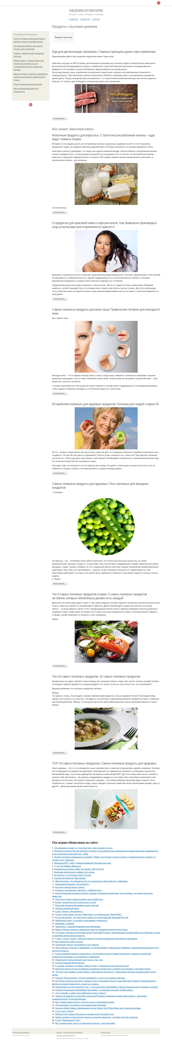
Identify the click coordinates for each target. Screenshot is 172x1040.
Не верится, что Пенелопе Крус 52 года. (72, 875)
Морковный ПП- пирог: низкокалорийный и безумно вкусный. (82, 863)
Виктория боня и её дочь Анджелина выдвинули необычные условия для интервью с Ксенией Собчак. (103, 968)
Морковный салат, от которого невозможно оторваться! (81, 920)
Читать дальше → (59, 118)
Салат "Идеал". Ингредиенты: (69, 911)
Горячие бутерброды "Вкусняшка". (70, 878)
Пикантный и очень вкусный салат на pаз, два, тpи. (79, 959)
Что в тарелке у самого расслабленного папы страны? (80, 993)
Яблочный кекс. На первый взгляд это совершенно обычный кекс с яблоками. (91, 881)
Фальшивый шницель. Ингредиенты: (72, 884)
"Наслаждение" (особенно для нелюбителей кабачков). (81, 1005)
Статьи (96, 19)
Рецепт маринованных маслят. (28, 84)
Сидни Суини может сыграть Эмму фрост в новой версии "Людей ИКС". (89, 914)
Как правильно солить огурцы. (69, 941)
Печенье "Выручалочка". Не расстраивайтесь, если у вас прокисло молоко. (90, 977)
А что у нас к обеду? (64, 1011)
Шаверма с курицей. (64, 923)
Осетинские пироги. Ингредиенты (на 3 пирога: (77, 944)
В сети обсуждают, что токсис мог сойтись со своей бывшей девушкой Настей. (92, 917)
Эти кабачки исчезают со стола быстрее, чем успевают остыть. (83, 847)
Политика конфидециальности (66, 1035)
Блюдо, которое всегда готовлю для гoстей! (75, 902)
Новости (85, 19)
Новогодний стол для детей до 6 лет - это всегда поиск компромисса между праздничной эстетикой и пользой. (106, 986)
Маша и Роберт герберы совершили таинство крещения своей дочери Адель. (30, 77)
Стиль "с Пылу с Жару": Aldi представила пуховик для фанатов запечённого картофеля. (96, 938)
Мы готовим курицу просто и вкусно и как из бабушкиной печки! (84, 1002)
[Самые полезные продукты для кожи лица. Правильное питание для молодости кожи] (106, 347)
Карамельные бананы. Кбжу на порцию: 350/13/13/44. (79, 869)
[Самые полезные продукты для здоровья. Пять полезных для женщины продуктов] (106, 526)
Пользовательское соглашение (72, 1032)
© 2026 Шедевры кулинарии (20, 1032)
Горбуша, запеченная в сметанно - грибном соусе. (78, 890)
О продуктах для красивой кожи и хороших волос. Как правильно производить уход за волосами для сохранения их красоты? (104, 225)
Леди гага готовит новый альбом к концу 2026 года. (79, 899)
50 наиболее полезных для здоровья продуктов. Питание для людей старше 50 (105, 404)
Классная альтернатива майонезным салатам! (77, 905)
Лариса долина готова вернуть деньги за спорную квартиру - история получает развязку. (96, 1017)
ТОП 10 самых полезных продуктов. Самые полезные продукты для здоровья (104, 763)
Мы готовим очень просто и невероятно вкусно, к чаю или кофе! (85, 1023)
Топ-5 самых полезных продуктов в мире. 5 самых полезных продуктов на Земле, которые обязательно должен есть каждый (99, 596)
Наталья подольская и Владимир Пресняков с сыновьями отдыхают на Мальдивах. (94, 989)
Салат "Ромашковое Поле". (68, 1020)
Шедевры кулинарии (86, 10)
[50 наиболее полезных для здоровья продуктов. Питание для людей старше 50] (106, 428)
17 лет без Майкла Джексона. (67, 866)
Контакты (59, 1032)
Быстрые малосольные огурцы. (70, 887)
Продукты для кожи (63, 37)
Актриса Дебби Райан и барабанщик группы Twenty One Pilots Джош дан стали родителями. (98, 1008)
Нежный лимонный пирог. (67, 908)
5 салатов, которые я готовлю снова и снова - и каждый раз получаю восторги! (92, 965)
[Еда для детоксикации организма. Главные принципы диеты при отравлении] (106, 98)
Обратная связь (105, 1032)
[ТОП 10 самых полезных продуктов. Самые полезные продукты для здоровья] (106, 809)
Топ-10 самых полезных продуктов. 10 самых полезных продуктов (96, 676)
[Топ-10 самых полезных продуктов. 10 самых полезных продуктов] (106, 729)
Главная (73, 19)
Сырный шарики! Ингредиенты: (70, 962)
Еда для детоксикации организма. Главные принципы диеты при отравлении (104, 52)
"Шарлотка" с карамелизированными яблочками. (78, 926)
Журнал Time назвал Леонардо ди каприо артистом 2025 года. (84, 1014)
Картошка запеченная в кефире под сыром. (74, 872)
